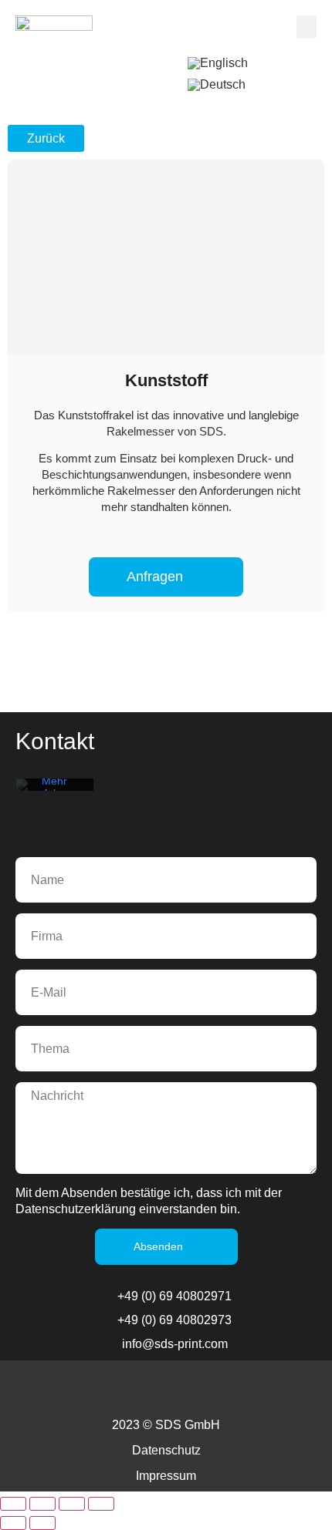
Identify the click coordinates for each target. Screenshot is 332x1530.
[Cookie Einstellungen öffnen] (304, 1510)
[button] (306, 27)
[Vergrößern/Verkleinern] (13, 1504)
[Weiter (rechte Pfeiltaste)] (42, 1523)
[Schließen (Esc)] (101, 1504)
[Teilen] (72, 1504)
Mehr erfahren (55, 787)
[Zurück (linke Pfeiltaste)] (13, 1523)
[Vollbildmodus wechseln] (42, 1504)
